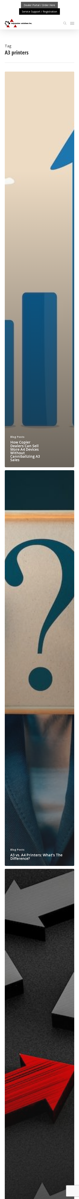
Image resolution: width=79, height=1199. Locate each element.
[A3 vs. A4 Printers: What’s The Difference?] (39, 668)
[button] (72, 23)
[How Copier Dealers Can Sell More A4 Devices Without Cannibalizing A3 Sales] (39, 269)
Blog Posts (17, 437)
